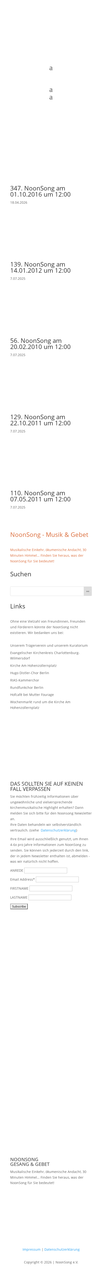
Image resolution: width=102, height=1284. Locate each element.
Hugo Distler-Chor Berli (28, 673)
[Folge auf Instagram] (56, 57)
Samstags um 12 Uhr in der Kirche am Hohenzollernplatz (50, 1201)
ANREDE (16, 870)
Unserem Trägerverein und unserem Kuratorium (49, 645)
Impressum (32, 1249)
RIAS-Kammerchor (24, 680)
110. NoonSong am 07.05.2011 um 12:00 (40, 496)
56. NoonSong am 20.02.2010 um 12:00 (40, 343)
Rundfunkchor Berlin (26, 687)
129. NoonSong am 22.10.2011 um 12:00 (40, 420)
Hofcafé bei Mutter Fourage (32, 694)
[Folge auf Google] (65, 57)
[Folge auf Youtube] (46, 57)
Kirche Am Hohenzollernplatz (33, 665)
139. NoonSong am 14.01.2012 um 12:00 (40, 267)
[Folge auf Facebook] (37, 57)
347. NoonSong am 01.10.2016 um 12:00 (40, 191)
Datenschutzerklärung (58, 830)
